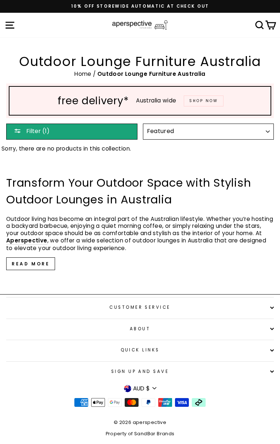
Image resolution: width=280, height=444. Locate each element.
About (140, 329)
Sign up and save (140, 371)
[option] (140, 6)
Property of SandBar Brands (140, 434)
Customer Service (139, 307)
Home (83, 74)
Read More (31, 264)
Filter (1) (37, 131)
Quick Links (140, 350)
